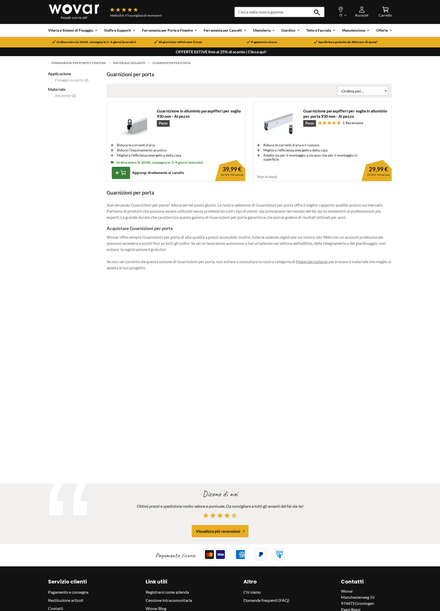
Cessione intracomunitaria (169, 600)
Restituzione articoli (65, 600)
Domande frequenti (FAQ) (266, 600)
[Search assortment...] (317, 12)
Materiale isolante (129, 63)
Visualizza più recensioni (218, 531)
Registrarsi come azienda (167, 592)
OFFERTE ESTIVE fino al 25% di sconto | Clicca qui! (221, 51)
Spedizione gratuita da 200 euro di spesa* (348, 42)
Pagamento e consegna (68, 592)
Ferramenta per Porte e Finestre (78, 63)
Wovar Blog (156, 608)
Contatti (55, 608)
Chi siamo (252, 592)
